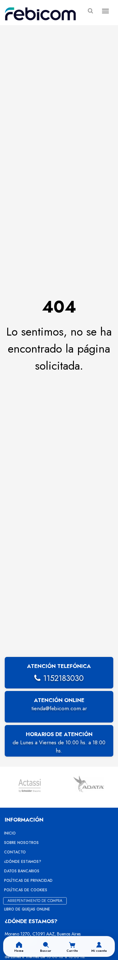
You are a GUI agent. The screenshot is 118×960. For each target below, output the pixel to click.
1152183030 (62, 678)
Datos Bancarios (21, 871)
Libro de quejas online (27, 909)
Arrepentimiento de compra (35, 901)
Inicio (10, 833)
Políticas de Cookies (25, 890)
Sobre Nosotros (21, 843)
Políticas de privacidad (28, 880)
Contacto (15, 852)
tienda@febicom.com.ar (59, 708)
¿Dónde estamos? (22, 861)
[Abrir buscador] (90, 11)
